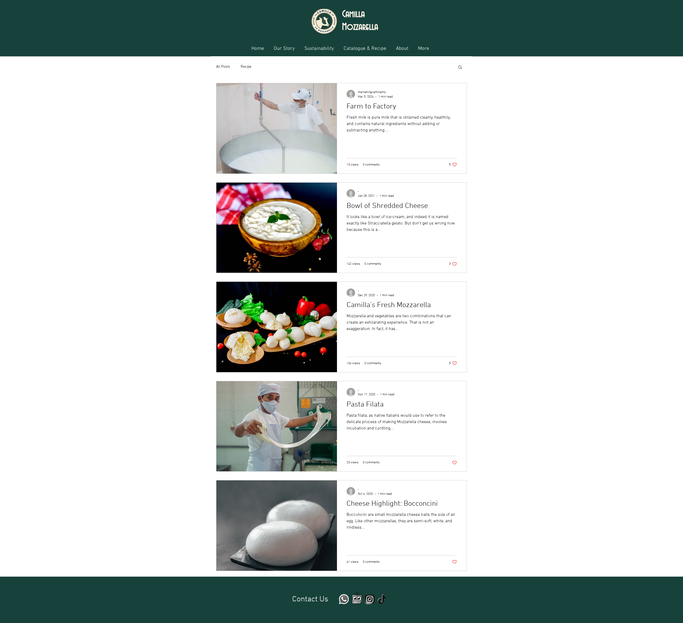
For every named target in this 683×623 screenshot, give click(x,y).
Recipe (246, 67)
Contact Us (310, 599)
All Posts (223, 67)
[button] (460, 67)
